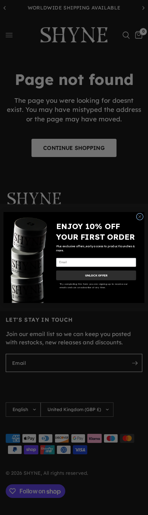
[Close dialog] (140, 217)
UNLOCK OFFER (96, 275)
